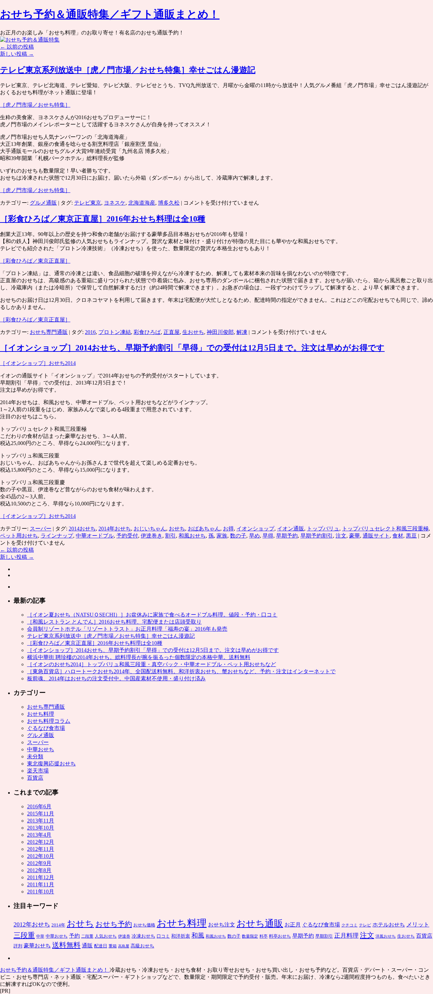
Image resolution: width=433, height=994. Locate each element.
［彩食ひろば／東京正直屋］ (35, 261)
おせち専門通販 (49, 332)
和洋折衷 (180, 936)
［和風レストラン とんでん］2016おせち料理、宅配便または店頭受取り (114, 622)
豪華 (354, 536)
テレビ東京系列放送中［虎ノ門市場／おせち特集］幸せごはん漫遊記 (127, 70)
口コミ (163, 936)
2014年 (58, 924)
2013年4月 (39, 835)
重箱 (113, 946)
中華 (40, 936)
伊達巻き (151, 536)
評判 (18, 945)
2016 (90, 332)
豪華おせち (37, 945)
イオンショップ (255, 528)
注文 (341, 536)
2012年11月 (40, 849)
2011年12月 (40, 877)
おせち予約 (113, 924)
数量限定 (250, 936)
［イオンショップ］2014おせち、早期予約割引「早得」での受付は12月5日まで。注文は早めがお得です (192, 347)
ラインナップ (57, 536)
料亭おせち (280, 936)
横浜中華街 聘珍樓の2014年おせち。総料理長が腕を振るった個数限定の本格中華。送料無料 (138, 657)
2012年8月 (39, 870)
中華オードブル (95, 536)
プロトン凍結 (114, 332)
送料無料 (66, 945)
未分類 (35, 756)
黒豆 (411, 536)
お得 (228, 528)
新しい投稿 (17, 54)
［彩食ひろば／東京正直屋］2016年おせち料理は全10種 (102, 218)
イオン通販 (290, 528)
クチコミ (349, 925)
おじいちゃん (150, 528)
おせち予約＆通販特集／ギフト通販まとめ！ (110, 14)
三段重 (24, 935)
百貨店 (35, 778)
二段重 (87, 936)
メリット (417, 924)
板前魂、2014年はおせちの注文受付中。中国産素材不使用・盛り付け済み (116, 678)
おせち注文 (221, 924)
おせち (177, 528)
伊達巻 (124, 936)
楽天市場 (38, 771)
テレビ (365, 925)
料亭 (263, 936)
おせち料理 (40, 714)
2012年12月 (40, 842)
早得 (268, 536)
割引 (170, 536)
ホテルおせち (388, 924)
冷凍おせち (143, 936)
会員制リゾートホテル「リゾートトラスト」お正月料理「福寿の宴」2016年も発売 (127, 629)
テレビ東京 (87, 203)
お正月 (292, 924)
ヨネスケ (115, 203)
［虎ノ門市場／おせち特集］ (35, 105)
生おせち (193, 332)
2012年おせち (32, 924)
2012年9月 (39, 863)
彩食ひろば (147, 332)
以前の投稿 (17, 47)
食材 (397, 536)
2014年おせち (114, 528)
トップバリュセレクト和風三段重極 (385, 528)
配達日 (100, 945)
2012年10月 (40, 856)
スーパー (40, 528)
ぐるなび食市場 (46, 728)
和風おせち (192, 536)
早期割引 (324, 936)
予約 (74, 936)
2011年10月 (40, 891)
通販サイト (376, 536)
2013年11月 (40, 820)
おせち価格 (144, 924)
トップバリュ (323, 528)
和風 (197, 935)
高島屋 (123, 946)
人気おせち (106, 936)
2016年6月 (39, 806)
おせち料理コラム (48, 721)
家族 (221, 536)
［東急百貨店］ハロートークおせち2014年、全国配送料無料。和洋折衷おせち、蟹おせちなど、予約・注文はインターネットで (181, 671)
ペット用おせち (19, 536)
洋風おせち (385, 936)
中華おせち (40, 749)
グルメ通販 (43, 203)
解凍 (241, 332)
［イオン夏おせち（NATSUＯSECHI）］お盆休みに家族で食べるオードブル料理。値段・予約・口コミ (152, 615)
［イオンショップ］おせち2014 (38, 363)
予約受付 (127, 536)
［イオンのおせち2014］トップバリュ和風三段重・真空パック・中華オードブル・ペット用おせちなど (151, 664)
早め (254, 536)
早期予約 (287, 536)
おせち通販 (259, 923)
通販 (87, 945)
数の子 (238, 536)
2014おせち (82, 528)
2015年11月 (40, 813)
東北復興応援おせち (51, 763)
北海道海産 (141, 203)
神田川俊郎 (220, 332)
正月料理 (346, 935)
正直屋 (171, 332)
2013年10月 (40, 828)
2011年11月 (40, 884)
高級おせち (142, 945)
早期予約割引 (316, 536)
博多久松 (169, 203)
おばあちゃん (204, 528)
